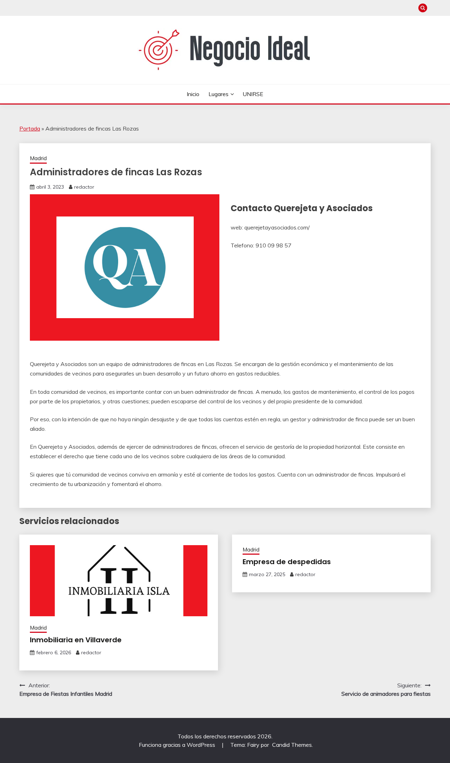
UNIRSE (253, 93)
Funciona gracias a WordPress (178, 744)
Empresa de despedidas (287, 562)
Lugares (218, 93)
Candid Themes (292, 744)
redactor (84, 187)
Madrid (38, 158)
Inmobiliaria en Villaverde (76, 640)
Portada (29, 128)
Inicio (193, 93)
